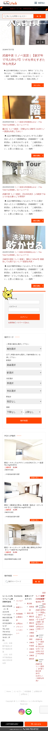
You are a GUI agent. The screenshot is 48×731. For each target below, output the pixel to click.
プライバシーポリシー (19, 630)
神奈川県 (30, 613)
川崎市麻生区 (31, 657)
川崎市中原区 (31, 644)
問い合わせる (36, 724)
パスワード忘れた (22, 322)
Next (43, 42)
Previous (38, 42)
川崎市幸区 (31, 637)
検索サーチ (19, 608)
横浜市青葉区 (31, 624)
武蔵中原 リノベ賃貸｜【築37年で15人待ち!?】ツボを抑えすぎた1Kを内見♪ (23, 59)
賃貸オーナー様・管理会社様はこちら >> (44, 605)
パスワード (13, 306)
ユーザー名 (13, 299)
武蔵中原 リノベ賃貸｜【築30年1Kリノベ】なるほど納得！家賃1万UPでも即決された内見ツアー (40, 620)
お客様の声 (19, 618)
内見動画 (19, 614)
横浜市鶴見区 (31, 618)
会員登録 (11, 322)
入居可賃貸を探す (12, 724)
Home (8, 691)
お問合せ (19, 623)
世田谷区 (31, 608)
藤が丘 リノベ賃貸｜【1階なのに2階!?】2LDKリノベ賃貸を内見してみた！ (23, 130)
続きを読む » (37, 85)
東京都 (29, 603)
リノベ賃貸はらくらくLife (25, 701)
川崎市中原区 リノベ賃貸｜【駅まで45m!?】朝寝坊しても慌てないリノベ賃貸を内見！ (23, 260)
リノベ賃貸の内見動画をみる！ (26, 122)
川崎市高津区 (31, 650)
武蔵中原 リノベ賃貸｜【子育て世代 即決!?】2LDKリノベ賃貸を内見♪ (40, 672)
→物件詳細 (36, 478)
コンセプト (19, 602)
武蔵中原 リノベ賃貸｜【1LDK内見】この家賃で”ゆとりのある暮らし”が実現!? (23, 195)
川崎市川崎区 (31, 631)
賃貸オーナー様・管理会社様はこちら (24, 9)
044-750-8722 (32, 729)
